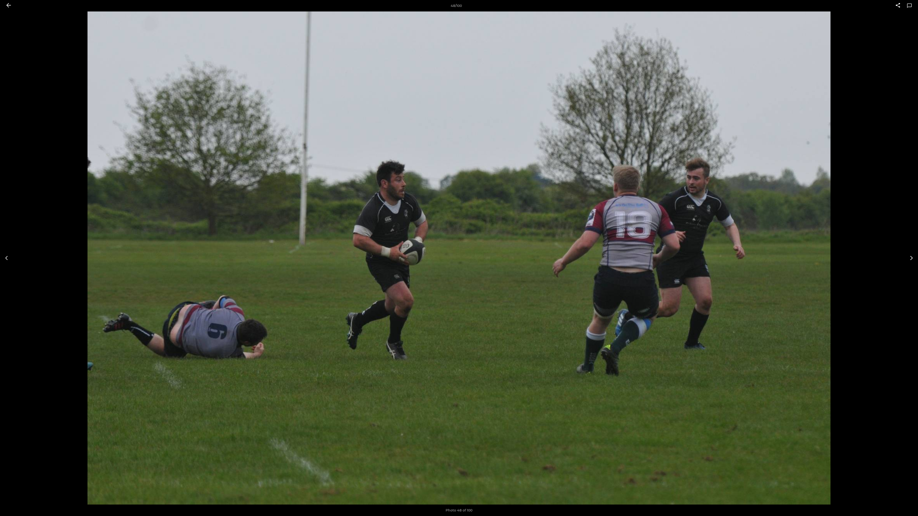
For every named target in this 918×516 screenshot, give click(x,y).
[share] (898, 5)
